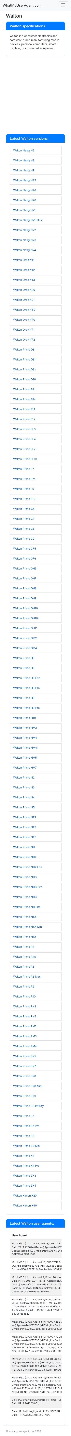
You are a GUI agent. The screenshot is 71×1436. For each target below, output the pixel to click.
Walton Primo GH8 (24, 588)
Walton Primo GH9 (24, 598)
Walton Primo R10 (24, 996)
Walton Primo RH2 (24, 1006)
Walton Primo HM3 (25, 727)
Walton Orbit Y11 (24, 260)
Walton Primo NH (24, 847)
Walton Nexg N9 (24, 170)
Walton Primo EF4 (24, 439)
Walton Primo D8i (24, 359)
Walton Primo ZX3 (24, 1175)
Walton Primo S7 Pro (26, 1125)
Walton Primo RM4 (25, 1046)
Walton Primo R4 (23, 946)
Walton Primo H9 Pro (26, 707)
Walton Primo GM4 (25, 648)
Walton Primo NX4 (24, 916)
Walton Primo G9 (24, 538)
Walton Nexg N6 (24, 150)
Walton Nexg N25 (24, 180)
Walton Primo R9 (23, 986)
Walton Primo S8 (23, 1135)
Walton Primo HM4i (25, 747)
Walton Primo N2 (24, 777)
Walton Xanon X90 (25, 1205)
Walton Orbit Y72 (24, 339)
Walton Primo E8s (24, 399)
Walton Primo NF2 (24, 817)
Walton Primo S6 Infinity (28, 1106)
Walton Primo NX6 (24, 936)
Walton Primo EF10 (25, 459)
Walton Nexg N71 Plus (27, 220)
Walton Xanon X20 (25, 1195)
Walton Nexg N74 (24, 250)
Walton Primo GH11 (25, 628)
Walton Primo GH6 (24, 568)
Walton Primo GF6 (24, 558)
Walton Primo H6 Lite (26, 678)
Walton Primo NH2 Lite (27, 867)
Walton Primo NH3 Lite (27, 887)
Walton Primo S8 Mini (26, 1145)
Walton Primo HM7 (25, 767)
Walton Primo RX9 (24, 1096)
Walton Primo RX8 (24, 1076)
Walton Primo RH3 (24, 1016)
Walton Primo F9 (23, 488)
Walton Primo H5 (24, 658)
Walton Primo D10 (24, 379)
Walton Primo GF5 (24, 548)
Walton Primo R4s (24, 956)
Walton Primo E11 (24, 409)
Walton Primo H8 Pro (26, 688)
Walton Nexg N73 (24, 240)
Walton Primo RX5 (24, 1056)
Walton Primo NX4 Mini (27, 926)
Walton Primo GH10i (25, 618)
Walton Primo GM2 (25, 638)
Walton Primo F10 (24, 498)
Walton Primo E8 (23, 389)
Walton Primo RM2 (24, 1026)
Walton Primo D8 (24, 349)
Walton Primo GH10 (25, 608)
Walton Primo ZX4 (24, 1185)
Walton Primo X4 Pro (26, 1165)
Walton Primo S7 (23, 1115)
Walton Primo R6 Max (27, 976)
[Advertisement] (35, 96)
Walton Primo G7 (23, 518)
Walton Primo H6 (24, 668)
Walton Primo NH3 (25, 877)
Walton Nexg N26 (24, 190)
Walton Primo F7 (23, 469)
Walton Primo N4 (24, 797)
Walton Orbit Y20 (24, 289)
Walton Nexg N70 (24, 200)
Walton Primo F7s (24, 478)
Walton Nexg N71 (24, 210)
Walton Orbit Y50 (24, 309)
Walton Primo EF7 (24, 449)
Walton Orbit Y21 (24, 299)
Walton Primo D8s (24, 369)
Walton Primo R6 (23, 966)
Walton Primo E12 (24, 419)
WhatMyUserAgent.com (22, 5)
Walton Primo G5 (24, 508)
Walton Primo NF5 (24, 837)
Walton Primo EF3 (24, 429)
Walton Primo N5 (24, 807)
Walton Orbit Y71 (24, 329)
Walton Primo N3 (24, 787)
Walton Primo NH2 (24, 857)
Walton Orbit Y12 (24, 269)
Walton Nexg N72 (24, 230)
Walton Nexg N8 (24, 160)
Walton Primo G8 (24, 528)
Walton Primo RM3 (25, 1036)
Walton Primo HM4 (25, 737)
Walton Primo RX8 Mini (27, 1086)
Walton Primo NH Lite (26, 906)
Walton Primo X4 (23, 1155)
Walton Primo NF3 (24, 827)
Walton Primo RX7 (24, 1066)
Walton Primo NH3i (25, 897)
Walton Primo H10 (24, 717)
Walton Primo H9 (24, 697)
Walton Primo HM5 (25, 757)
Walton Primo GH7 (24, 578)
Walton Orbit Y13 (24, 279)
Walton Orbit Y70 (24, 319)
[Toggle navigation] (63, 4)
